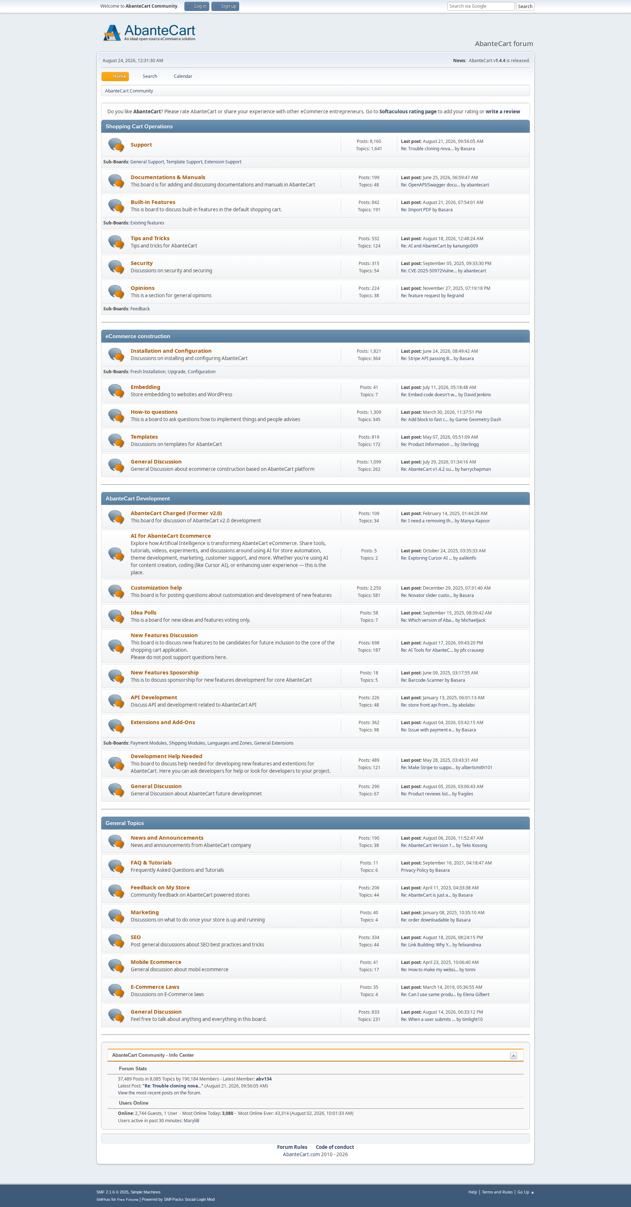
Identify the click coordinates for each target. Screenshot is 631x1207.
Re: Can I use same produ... (428, 994)
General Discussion (156, 461)
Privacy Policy (414, 870)
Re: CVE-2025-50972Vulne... (429, 271)
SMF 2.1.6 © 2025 (112, 1192)
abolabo (466, 705)
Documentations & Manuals (168, 177)
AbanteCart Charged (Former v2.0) (176, 513)
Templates (144, 436)
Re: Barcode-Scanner (422, 680)
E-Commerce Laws (155, 986)
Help (473, 1192)
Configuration (201, 371)
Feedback (140, 309)
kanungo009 (465, 246)
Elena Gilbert (476, 994)
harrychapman (476, 469)
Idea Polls (143, 612)
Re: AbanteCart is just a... (426, 895)
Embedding (145, 386)
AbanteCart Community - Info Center (153, 1055)
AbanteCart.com (301, 1154)
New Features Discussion (164, 635)
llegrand (455, 295)
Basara (467, 148)
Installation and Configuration (171, 350)
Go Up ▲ (526, 1192)
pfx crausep (472, 650)
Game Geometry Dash (478, 419)
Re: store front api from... (426, 705)
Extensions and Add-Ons (163, 722)
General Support (147, 162)
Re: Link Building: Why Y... (426, 945)
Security (142, 262)
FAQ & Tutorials (151, 862)
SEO (136, 937)
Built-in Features (153, 201)
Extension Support (222, 162)
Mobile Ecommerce (156, 961)
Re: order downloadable (425, 920)
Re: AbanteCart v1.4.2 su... (427, 469)
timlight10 (472, 1019)
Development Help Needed (166, 756)
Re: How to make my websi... (429, 969)
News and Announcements (167, 837)
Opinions (142, 287)
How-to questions (154, 411)
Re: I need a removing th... (427, 521)
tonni (470, 969)
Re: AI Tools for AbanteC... (427, 650)
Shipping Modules (187, 743)
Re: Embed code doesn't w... (429, 394)
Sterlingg (469, 444)
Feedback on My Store (160, 887)
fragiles (465, 794)
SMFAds (103, 1199)
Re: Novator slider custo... (426, 595)
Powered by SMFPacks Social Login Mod (178, 1199)
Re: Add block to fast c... (424, 419)
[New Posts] (116, 145)
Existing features (147, 223)
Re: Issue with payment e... (428, 730)
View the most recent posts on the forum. (159, 1093)
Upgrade (177, 371)
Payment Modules (148, 743)
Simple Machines (146, 1192)
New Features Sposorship (165, 672)
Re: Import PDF (416, 210)
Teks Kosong (474, 845)
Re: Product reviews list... (426, 794)
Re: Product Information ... (427, 444)
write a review (503, 111)
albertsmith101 (477, 767)
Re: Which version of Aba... (427, 620)
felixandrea (469, 945)
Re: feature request (420, 295)
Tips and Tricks (150, 238)
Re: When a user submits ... (428, 1019)
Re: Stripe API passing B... (426, 358)
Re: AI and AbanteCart (424, 246)
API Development (154, 697)
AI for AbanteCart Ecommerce (171, 535)
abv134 (264, 1079)
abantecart (478, 185)
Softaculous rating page (408, 111)
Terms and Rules (497, 1192)
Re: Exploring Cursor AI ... (426, 558)
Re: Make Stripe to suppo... (428, 767)
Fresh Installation (147, 371)
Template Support (184, 162)
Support (141, 144)
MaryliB (191, 1120)
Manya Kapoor (475, 521)
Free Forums (127, 1199)
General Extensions (274, 743)
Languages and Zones (229, 743)
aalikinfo (467, 558)
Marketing (145, 912)
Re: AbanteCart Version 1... (428, 845)
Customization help (156, 587)
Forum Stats (132, 1068)
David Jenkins (477, 394)
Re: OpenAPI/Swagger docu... (430, 185)
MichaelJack (473, 620)
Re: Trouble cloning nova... (427, 148)
